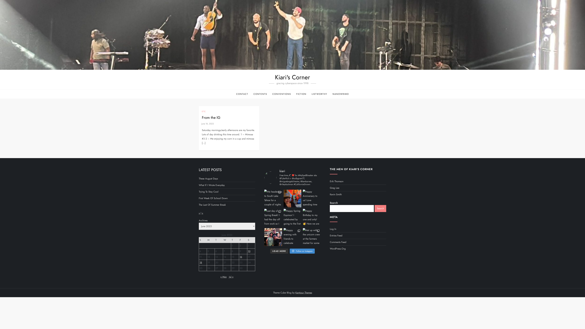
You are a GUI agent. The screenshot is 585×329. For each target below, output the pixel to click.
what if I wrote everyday (212, 185)
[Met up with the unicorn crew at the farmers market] (312, 237)
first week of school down (213, 198)
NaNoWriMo (341, 94)
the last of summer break (212, 205)
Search (334, 203)
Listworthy (319, 94)
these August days (208, 178)
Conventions (281, 94)
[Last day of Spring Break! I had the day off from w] (273, 218)
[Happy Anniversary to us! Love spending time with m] (312, 198)
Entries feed (336, 235)
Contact (242, 94)
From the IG (211, 117)
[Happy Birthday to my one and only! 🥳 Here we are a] (312, 218)
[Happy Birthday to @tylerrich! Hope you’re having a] (273, 237)
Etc (204, 111)
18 (201, 262)
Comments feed (338, 242)
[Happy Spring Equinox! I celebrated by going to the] (292, 218)
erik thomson (336, 181)
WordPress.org (338, 248)
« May (223, 277)
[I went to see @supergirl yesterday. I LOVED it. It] (292, 198)
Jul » (231, 277)
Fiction (301, 94)
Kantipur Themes (303, 292)
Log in (333, 229)
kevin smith (336, 194)
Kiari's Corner (292, 77)
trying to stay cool (208, 191)
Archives (203, 220)
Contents (260, 94)
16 (241, 257)
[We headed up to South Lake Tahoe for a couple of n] (273, 198)
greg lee (334, 188)
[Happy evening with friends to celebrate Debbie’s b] (292, 237)
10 (249, 251)
